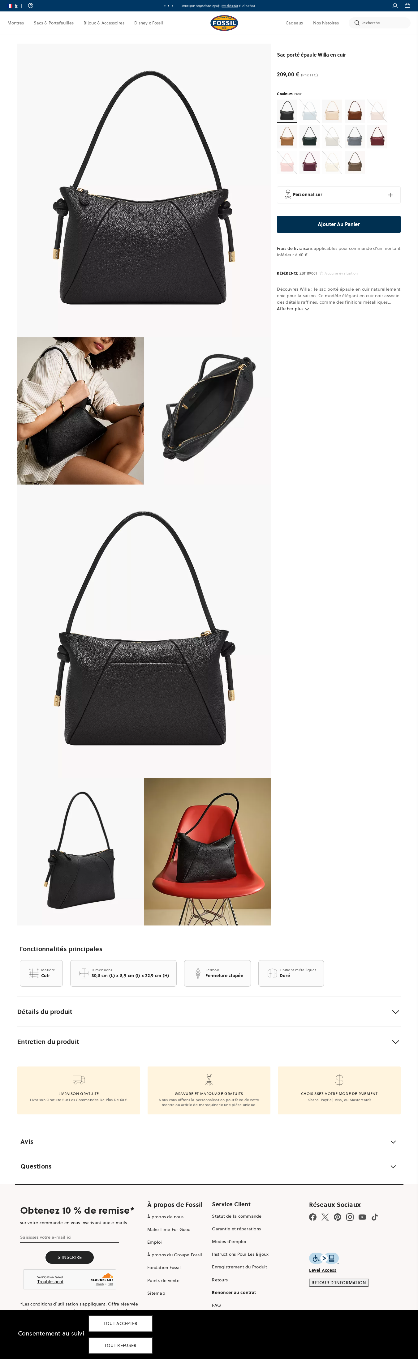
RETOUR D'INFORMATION (339, 1283)
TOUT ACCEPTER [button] (121, 1323)
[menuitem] (15, 22)
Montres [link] (15, 23)
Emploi (154, 1242)
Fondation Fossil (164, 1267)
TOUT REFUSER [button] (121, 1345)
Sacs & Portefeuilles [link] (54, 23)
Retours (220, 1280)
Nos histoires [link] (326, 23)
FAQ (216, 1305)
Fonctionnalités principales (61, 949)
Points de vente (163, 1280)
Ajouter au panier (339, 224)
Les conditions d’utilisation (50, 1304)
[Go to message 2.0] (168, 5)
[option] (144, 190)
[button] (16, 5)
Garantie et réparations (236, 1229)
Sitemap (156, 1293)
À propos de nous (165, 1217)
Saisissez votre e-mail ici (46, 1237)
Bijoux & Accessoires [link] (104, 23)
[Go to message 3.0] (172, 5)
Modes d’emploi (229, 1241)
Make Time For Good (169, 1229)
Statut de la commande (236, 1216)
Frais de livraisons (294, 248)
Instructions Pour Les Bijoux (240, 1254)
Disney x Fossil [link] (148, 23)
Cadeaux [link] (294, 23)
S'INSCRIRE (70, 1257)
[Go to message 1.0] (165, 5)
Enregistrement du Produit (239, 1267)
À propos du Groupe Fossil (174, 1255)
